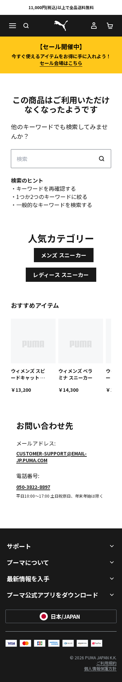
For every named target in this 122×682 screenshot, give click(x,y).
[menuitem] (106, 663)
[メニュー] (12, 25)
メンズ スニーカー (64, 255)
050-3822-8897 (33, 486)
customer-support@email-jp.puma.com (51, 456)
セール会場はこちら (61, 63)
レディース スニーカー (61, 275)
